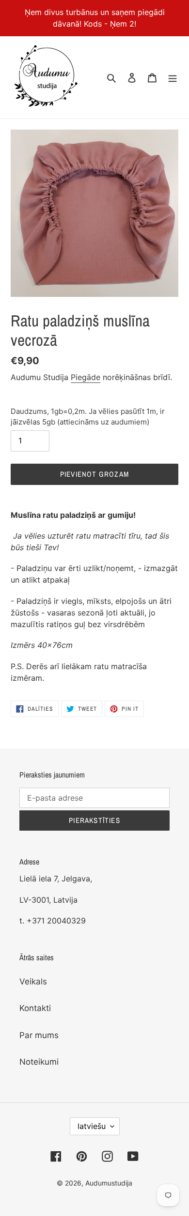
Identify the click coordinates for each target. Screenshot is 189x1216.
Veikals (33, 981)
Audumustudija (108, 1183)
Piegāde (85, 377)
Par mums (39, 1035)
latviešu (92, 1126)
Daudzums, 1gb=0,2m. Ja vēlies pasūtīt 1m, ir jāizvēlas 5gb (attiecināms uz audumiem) (88, 417)
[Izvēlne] (172, 77)
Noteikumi (39, 1062)
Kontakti (35, 1008)
